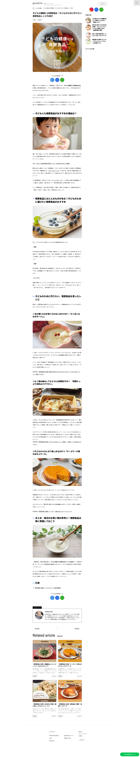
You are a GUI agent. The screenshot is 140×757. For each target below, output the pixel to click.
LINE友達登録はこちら (130, 754)
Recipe (39, 19)
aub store (102, 3)
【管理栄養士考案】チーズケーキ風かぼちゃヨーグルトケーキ (55, 511)
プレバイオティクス (57, 180)
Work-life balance (54, 735)
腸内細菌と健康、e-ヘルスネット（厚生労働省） (48, 588)
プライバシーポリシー (83, 733)
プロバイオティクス (53, 171)
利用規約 (80, 735)
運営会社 (80, 731)
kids (50, 738)
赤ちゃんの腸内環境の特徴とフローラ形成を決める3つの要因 (52, 163)
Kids (34, 19)
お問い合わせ (67, 738)
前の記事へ (37, 628)
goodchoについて (69, 735)
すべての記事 (38, 8)
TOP (33, 8)
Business (51, 741)
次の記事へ (77, 628)
